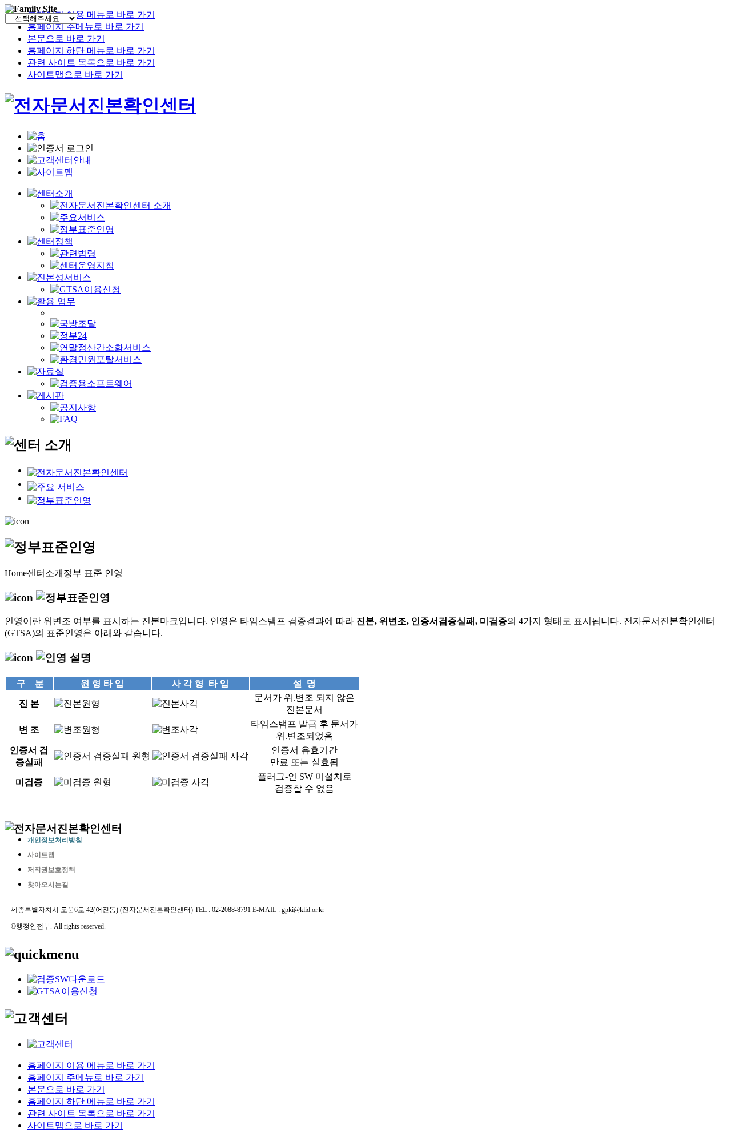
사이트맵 (41, 855)
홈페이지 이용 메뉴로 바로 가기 (91, 14)
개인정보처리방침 (54, 840)
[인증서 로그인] (60, 149)
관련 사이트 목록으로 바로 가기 (91, 62)
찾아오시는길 (48, 885)
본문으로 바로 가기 (66, 38)
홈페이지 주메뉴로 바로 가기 (85, 26)
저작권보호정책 (51, 870)
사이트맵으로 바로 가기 (75, 74)
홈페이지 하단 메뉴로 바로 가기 (91, 50)
